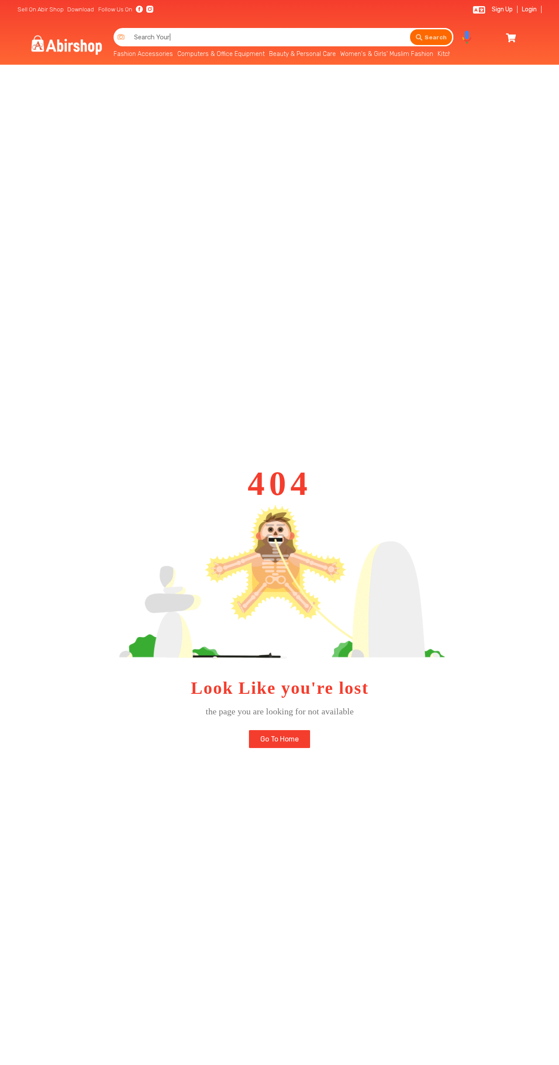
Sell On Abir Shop (40, 9)
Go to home (279, 739)
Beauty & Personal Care (302, 54)
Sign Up (502, 9)
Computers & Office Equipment (221, 54)
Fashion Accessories (143, 54)
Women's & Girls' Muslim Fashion (386, 54)
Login (529, 9)
